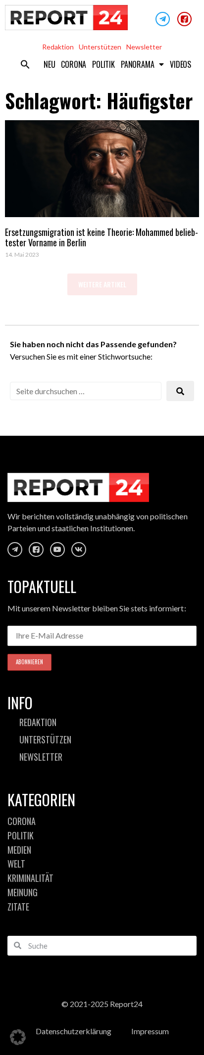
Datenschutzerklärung (73, 1031)
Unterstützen (100, 47)
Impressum (150, 1031)
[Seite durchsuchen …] (85, 391)
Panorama (137, 64)
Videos (180, 64)
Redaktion (58, 47)
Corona (73, 64)
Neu (49, 64)
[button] (25, 64)
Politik (103, 64)
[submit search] (180, 391)
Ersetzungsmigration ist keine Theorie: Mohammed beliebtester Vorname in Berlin (101, 237)
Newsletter (144, 47)
